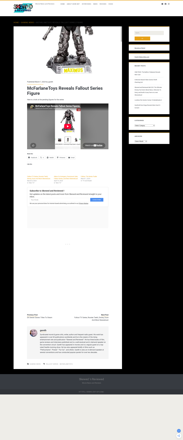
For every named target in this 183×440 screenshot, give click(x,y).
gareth (50, 82)
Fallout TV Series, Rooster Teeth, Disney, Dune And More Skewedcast (91, 318)
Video (110, 4)
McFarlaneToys (66, 364)
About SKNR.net (73, 4)
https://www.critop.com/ (91, 392)
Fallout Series (52, 364)
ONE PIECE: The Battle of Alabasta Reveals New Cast (147, 73)
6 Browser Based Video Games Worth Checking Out (146, 81)
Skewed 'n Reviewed (91, 379)
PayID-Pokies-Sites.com (142, 57)
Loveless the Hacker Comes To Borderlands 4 (148, 100)
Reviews (103, 4)
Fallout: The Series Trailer (89, 176)
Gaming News (27, 23)
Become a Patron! (140, 48)
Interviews (86, 4)
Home (62, 4)
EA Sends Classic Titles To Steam (39, 317)
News (95, 4)
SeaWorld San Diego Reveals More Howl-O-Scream (148, 106)
